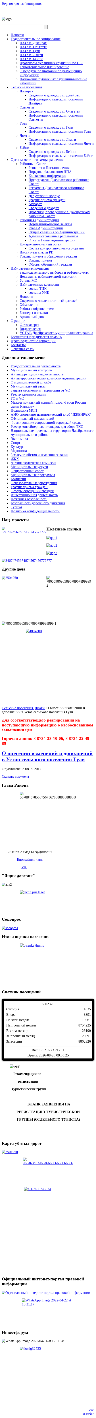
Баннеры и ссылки (34, 313)
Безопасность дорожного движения (38, 503)
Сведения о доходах (44, 208)
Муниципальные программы (33, 475)
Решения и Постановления (49, 168)
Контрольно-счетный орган (41, 244)
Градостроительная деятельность (36, 366)
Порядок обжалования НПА (50, 172)
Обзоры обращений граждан (50, 264)
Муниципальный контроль (31, 370)
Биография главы (30, 859)
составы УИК (39, 292)
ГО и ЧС (17, 398)
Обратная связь (22, 349)
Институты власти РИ (37, 252)
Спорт (15, 443)
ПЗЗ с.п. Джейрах (33, 43)
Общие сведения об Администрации (57, 232)
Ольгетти (27, 107)
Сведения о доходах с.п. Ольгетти (54, 111)
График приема (40, 260)
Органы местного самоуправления (37, 160)
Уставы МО (28, 280)
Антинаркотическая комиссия (33, 463)
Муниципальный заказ (28, 386)
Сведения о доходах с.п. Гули (51, 127)
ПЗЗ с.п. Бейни (31, 59)
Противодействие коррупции (33, 341)
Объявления (29, 305)
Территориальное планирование (44, 67)
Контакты (18, 345)
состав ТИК (38, 288)
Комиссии (18, 479)
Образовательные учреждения (34, 483)
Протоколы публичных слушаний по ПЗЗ (51, 63)
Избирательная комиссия (30, 268)
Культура (17, 447)
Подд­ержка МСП (24, 410)
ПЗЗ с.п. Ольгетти (33, 47)
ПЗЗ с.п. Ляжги (31, 55)
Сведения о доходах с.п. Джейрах (54, 95)
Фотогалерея (29, 325)
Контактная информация (47, 176)
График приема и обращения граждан (48, 256)
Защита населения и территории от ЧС (40, 390)
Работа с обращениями (37, 309)
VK (24, 867)
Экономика (19, 439)
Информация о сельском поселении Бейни (61, 156)
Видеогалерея (30, 329)
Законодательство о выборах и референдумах (54, 272)
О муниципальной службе (31, 382)
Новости (17, 35)
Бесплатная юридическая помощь (36, 337)
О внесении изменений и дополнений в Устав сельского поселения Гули (47, 756)
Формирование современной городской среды (46, 422)
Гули (23, 123)
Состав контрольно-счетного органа (56, 248)
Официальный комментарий (32, 418)
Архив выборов (32, 317)
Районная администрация (39, 220)
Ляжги (25, 135)
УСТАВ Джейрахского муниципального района (56, 333)
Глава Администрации (46, 228)
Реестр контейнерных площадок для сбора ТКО (47, 426)
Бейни (24, 147)
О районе (18, 321)
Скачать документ (15, 776)
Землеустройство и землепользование (39, 455)
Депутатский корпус (44, 196)
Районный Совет (33, 164)
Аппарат (35, 204)
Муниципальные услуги (29, 467)
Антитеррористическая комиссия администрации (48, 378)
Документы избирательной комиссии (48, 276)
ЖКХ (15, 459)
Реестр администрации (28, 394)
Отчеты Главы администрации (52, 240)
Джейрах (26, 91)
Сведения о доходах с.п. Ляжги (52, 139)
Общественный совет (27, 471)
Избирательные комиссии (39, 284)
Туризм (16, 507)
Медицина (19, 451)
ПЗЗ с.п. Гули (30, 51)
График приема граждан (47, 200)
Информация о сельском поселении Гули (60, 131)
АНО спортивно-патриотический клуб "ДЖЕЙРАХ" (51, 414)
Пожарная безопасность (29, 499)
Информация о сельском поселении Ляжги (61, 143)
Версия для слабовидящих (22, 4)
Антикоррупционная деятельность (37, 374)
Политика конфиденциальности (35, 511)
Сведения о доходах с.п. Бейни (52, 151)
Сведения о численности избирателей (48, 300)
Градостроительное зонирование (36, 39)
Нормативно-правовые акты (50, 224)
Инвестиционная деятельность (34, 495)
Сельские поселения (26, 87)
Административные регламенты (53, 236)
